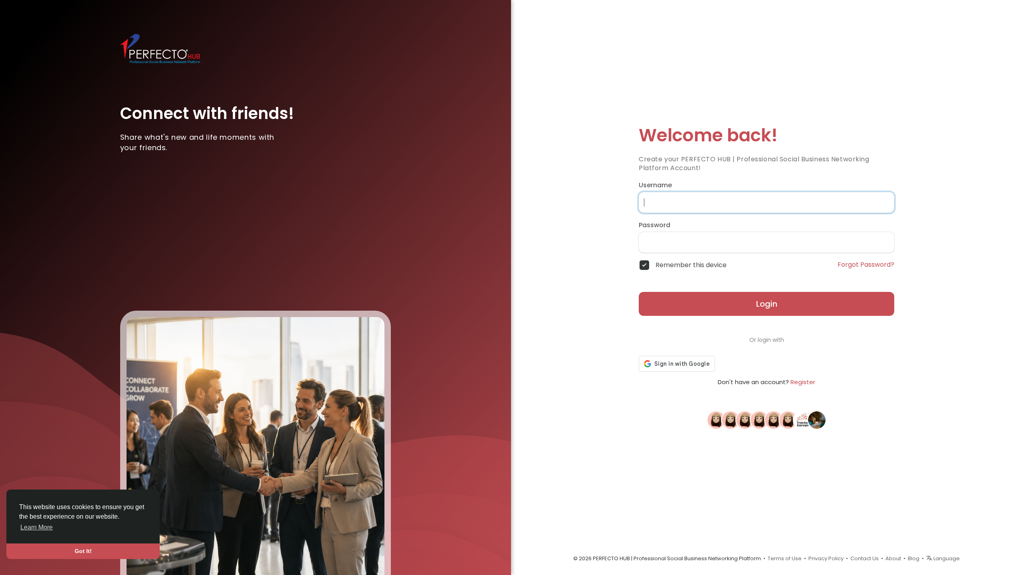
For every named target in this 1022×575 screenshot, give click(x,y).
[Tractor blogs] (802, 420)
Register (802, 382)
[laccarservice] (745, 420)
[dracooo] (788, 420)
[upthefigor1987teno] (716, 420)
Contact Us (864, 558)
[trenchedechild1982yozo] (759, 420)
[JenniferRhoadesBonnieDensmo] (773, 420)
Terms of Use (785, 558)
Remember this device (691, 265)
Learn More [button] (36, 527)
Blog (913, 558)
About (893, 558)
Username (655, 185)
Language (946, 558)
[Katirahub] (817, 420)
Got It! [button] (83, 551)
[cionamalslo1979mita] (730, 420)
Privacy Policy (826, 558)
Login (766, 303)
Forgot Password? (866, 264)
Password (654, 225)
